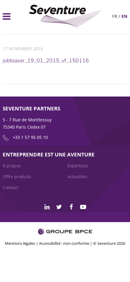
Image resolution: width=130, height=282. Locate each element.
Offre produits (17, 176)
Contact (10, 187)
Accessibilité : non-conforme (64, 243)
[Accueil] (65, 26)
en (124, 16)
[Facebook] (71, 207)
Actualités (77, 176)
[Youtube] (83, 207)
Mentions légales (20, 243)
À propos (12, 166)
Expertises (77, 166)
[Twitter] (59, 207)
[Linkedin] (47, 207)
